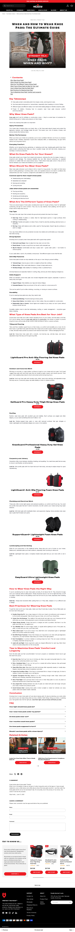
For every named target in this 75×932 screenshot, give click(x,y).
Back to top (37, 885)
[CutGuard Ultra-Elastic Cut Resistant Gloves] (66, 851)
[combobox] (14, 5)
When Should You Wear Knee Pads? (21, 82)
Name (10, 807)
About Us (42, 896)
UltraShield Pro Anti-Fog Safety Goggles (51, 861)
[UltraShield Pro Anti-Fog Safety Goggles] (51, 851)
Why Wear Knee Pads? (17, 80)
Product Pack (44, 899)
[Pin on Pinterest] (21, 774)
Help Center (30, 899)
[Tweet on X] (15, 774)
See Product (37, 362)
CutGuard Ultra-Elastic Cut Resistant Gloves (66, 861)
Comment (11, 821)
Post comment (15, 834)
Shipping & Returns (32, 905)
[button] (71, 5)
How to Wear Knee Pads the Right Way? (22, 88)
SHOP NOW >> (15, 873)
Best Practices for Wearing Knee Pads (21, 90)
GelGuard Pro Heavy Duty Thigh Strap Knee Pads (36, 861)
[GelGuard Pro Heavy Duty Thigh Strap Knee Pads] (36, 851)
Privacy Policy (31, 915)
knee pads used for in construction (36, 319)
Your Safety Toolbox (10, 13)
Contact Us (30, 896)
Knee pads (12, 117)
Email (10, 814)
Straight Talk (41, 20)
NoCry (7, 926)
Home (3, 13)
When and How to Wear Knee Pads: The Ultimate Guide (28, 13)
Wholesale (29, 902)
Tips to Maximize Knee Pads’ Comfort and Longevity (25, 92)
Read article (23, 762)
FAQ (11, 94)
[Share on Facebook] (18, 774)
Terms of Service (31, 912)
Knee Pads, (33, 20)
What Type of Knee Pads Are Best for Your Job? (24, 86)
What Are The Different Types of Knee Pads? (23, 84)
